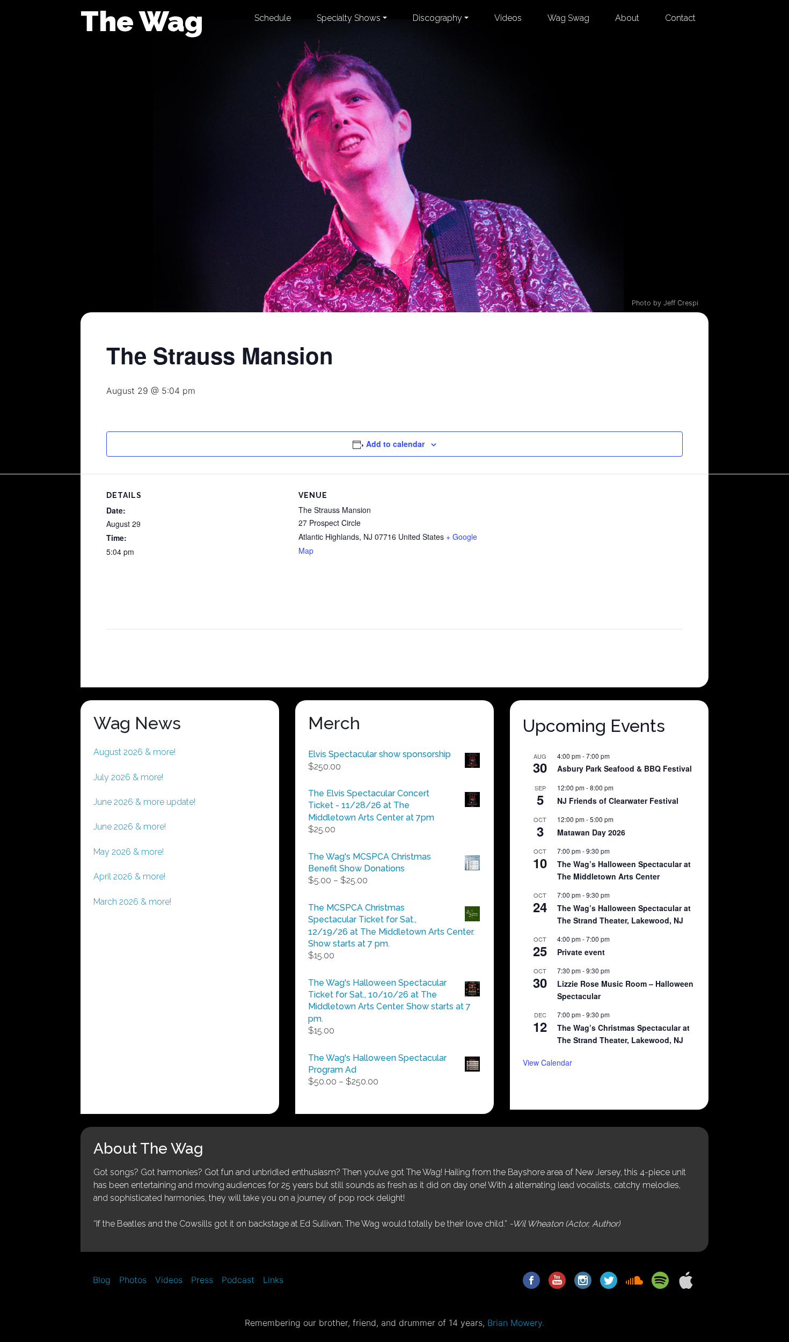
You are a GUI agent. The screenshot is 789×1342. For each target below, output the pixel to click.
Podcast (238, 1279)
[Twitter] (608, 1279)
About (627, 18)
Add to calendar (395, 443)
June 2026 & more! (129, 827)
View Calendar (547, 1062)
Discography (437, 18)
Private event (581, 952)
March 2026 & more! (132, 902)
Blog (102, 1279)
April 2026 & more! (129, 876)
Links (273, 1279)
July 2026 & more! (128, 777)
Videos (508, 18)
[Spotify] (660, 1279)
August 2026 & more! (134, 752)
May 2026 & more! (128, 852)
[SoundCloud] (634, 1279)
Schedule (272, 18)
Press (202, 1279)
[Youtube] (557, 1279)
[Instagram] (582, 1279)
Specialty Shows (349, 18)
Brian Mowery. (515, 1322)
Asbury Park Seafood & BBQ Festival (624, 768)
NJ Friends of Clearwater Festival (617, 800)
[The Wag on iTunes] (686, 1279)
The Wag (142, 21)
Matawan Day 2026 (591, 832)
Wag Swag (568, 18)
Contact (680, 18)
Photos (133, 1279)
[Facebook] (531, 1279)
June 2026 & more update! (144, 802)
